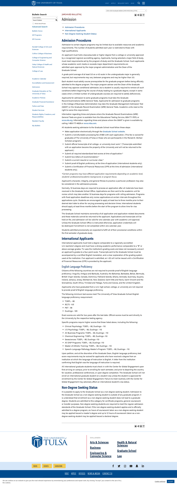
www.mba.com (90, 123)
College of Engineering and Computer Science (42, 58)
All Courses (36, 39)
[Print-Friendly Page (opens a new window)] (141, 15)
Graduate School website (114, 131)
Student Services (38, 110)
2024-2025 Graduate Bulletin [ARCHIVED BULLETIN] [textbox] (121, 11)
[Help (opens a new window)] (143, 15)
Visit (107, 3)
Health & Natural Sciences (127, 443)
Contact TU (107, 473)
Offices (82, 473)
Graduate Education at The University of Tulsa (41, 92)
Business (95, 447)
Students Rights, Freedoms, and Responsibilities (43, 115)
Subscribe (58, 466)
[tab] (139, 3)
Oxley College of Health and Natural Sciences (42, 65)
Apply (113, 3)
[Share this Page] (138, 15)
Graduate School (126, 450)
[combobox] (126, 10)
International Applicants (75, 30)
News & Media (94, 473)
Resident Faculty (38, 121)
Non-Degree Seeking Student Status (80, 33)
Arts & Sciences (99, 442)
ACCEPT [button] (170, 481)
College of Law (37, 71)
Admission (36, 87)
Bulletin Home (37, 31)
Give (132, 3)
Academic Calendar (39, 78)
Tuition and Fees (38, 106)
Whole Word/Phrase (40, 23)
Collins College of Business (42, 53)
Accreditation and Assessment (43, 83)
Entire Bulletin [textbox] (37, 17)
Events (46, 466)
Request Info (123, 3)
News (35, 466)
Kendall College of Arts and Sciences (42, 48)
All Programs (37, 35)
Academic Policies (38, 97)
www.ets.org (67, 120)
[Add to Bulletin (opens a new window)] (135, 15)
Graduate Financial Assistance (43, 102)
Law (119, 456)
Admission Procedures (74, 27)
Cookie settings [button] (160, 481)
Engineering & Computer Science (100, 454)
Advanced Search (40, 26)
